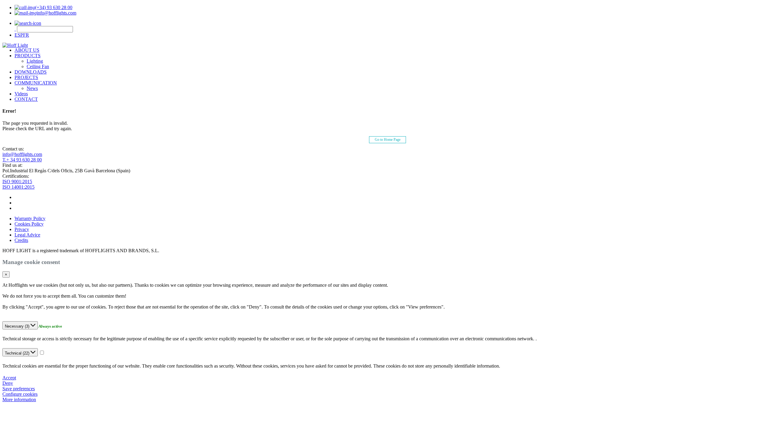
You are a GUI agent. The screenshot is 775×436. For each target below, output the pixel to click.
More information (19, 399)
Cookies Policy (29, 223)
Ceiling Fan (38, 66)
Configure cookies (20, 394)
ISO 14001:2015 (18, 187)
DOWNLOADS (31, 71)
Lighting (35, 61)
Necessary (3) (18, 326)
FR (26, 35)
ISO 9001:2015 (17, 181)
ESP (19, 35)
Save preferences (18, 388)
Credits (21, 240)
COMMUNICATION (36, 82)
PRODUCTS (28, 55)
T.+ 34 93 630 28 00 (22, 159)
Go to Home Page (388, 139)
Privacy (22, 229)
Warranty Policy (30, 218)
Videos (21, 93)
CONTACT (26, 99)
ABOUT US (27, 50)
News (32, 88)
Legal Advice (27, 234)
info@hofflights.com (22, 154)
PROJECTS (26, 77)
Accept (9, 377)
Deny (7, 383)
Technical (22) (18, 353)
